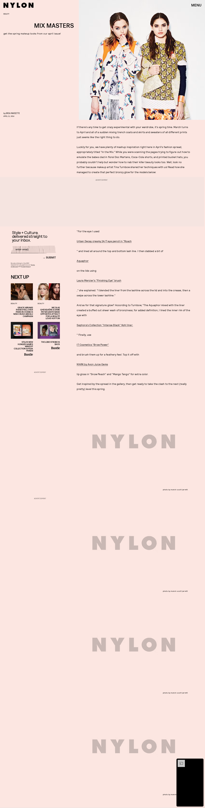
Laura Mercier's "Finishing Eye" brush (99, 280)
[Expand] (179, 761)
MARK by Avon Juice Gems (92, 364)
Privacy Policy (25, 266)
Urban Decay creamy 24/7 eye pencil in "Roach (104, 241)
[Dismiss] (200, 761)
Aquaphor (83, 260)
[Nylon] (18, 5)
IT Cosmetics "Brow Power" (93, 344)
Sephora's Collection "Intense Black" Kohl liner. (105, 324)
